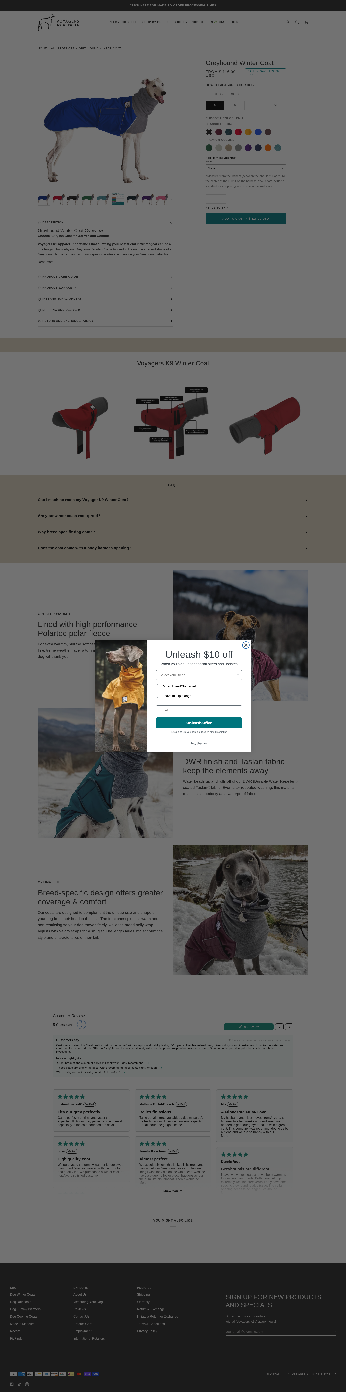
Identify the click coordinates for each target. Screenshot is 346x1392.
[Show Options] (238, 675)
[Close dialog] (245, 645)
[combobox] (198, 675)
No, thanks (199, 743)
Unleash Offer (199, 723)
